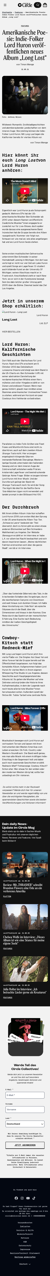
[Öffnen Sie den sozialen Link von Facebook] (16, 1198)
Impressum (25, 1249)
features (7, 948)
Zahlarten (25, 1226)
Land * (8, 1118)
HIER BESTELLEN (11, 331)
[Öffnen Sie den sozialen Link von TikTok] (34, 1198)
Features (19, 12)
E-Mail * (9, 1090)
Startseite (7, 12)
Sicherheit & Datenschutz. (25, 1167)
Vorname (9, 1104)
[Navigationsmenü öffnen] (5, 5)
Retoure (25, 1238)
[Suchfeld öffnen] (37, 5)
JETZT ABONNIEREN (25, 1145)
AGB (25, 1242)
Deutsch (23, 1264)
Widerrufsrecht (25, 1234)
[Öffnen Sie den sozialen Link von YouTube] (28, 1198)
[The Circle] (25, 5)
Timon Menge (41, 142)
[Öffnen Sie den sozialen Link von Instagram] (22, 1198)
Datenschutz (25, 1246)
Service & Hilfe (25, 1230)
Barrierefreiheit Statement (25, 1253)
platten (7, 896)
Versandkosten (25, 1223)
